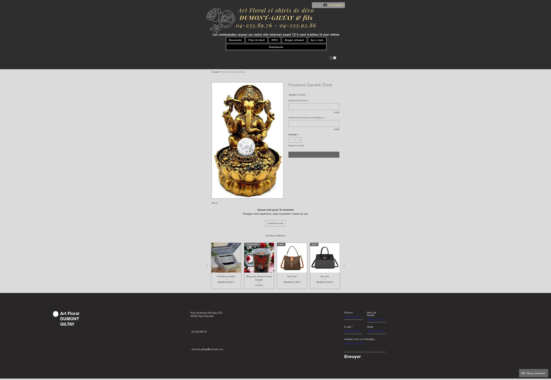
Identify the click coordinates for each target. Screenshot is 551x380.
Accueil (215, 72)
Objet (370, 327)
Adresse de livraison (298, 100)
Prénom (348, 312)
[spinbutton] (295, 139)
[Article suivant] (344, 266)
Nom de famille (371, 314)
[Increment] (299, 139)
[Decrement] (290, 139)
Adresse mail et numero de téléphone (306, 117)
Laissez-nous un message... (360, 339)
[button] (333, 57)
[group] (275, 266)
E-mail (347, 327)
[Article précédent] (207, 266)
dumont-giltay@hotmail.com (207, 349)
